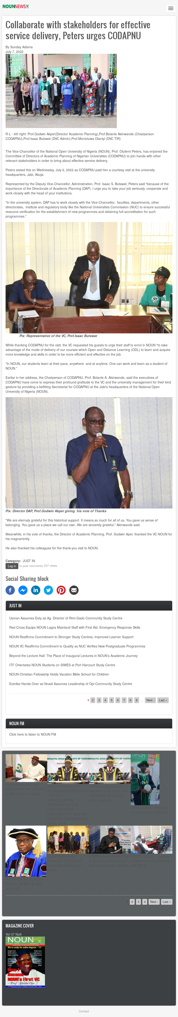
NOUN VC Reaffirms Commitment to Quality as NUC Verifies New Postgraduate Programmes (77, 646)
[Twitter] (48, 589)
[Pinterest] (61, 589)
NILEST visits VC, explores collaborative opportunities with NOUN (150, 861)
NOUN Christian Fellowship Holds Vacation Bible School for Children (59, 674)
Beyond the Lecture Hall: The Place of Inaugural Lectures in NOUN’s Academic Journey (73, 655)
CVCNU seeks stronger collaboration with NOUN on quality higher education (26, 789)
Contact (84, 1011)
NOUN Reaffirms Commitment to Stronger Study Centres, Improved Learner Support (71, 636)
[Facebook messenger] (23, 589)
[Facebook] (10, 589)
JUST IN (29, 560)
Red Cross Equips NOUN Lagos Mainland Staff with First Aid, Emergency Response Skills (74, 627)
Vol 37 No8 (14, 934)
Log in (12, 566)
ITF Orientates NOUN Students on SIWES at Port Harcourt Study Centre (62, 665)
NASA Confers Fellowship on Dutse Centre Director (149, 809)
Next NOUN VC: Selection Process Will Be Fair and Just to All (24, 884)
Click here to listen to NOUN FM (32, 734)
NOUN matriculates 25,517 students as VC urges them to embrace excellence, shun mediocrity (109, 793)
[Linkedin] (35, 589)
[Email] (74, 589)
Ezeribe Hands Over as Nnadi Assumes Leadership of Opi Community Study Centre (70, 683)
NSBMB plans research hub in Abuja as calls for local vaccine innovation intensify (109, 861)
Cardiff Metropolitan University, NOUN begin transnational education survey (64, 863)
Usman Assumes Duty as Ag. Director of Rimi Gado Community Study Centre (65, 618)
